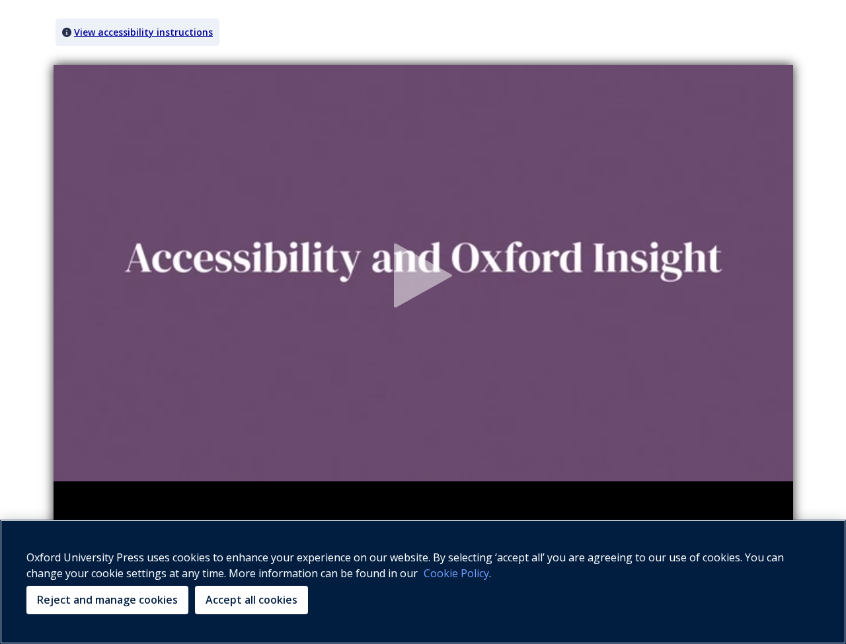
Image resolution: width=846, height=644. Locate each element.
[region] (423, 582)
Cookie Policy (456, 573)
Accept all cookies (251, 599)
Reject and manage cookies (107, 599)
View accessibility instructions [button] (143, 32)
